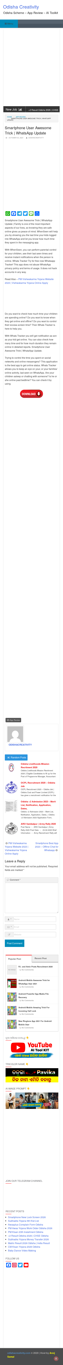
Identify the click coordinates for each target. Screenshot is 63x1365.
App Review (20, 117)
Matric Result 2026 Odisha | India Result (29, 1243)
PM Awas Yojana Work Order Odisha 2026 (30, 1228)
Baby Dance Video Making (22, 1250)
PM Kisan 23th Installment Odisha (25, 1232)
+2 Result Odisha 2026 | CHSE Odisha (43, 111)
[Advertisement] (31, 68)
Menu (10, 23)
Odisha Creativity (21, 6)
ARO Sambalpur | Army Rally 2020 (38, 823)
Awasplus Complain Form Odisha (25, 1224)
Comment (15, 879)
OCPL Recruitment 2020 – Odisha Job (38, 784)
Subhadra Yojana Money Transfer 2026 (28, 1239)
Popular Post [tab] (14, 958)
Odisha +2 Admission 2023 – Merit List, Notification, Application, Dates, (38, 805)
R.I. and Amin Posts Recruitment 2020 (35, 966)
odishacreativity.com (18, 1353)
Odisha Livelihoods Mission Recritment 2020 (35, 765)
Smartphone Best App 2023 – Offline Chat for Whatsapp (46, 846)
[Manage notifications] (56, 1358)
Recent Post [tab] (41, 958)
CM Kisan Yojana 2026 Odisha (24, 1246)
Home (9, 117)
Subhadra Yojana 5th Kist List (23, 1220)
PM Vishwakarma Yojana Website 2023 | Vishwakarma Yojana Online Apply (16, 848)
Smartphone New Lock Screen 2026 (27, 1217)
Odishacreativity (36, 138)
